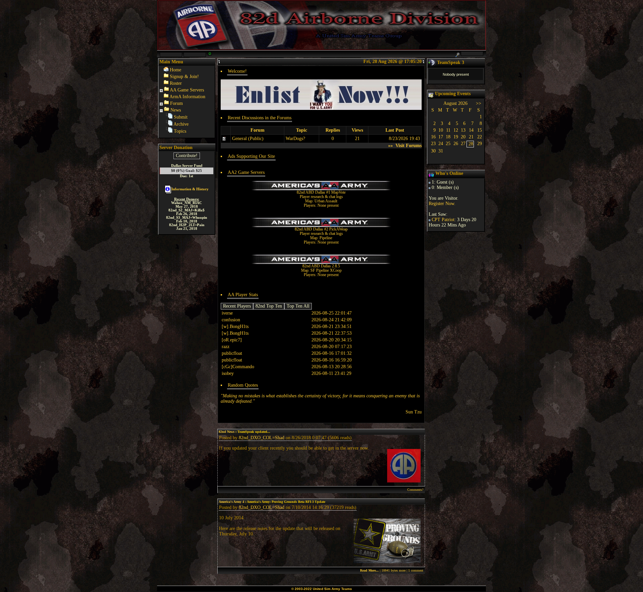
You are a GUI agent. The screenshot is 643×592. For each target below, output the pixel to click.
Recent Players (237, 306)
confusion (231, 319)
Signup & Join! (184, 76)
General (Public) (248, 138)
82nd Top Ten (269, 306)
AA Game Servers (187, 89)
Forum (176, 103)
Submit (181, 117)
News (175, 110)
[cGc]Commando (238, 366)
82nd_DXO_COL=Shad (261, 437)
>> (478, 103)
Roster (176, 83)
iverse (227, 313)
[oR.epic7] (232, 339)
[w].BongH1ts (235, 326)
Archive (181, 124)
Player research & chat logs (321, 197)
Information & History (190, 189)
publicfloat (232, 353)
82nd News (226, 432)
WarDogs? (295, 138)
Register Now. (442, 203)
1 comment (415, 570)
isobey (228, 373)
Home (175, 69)
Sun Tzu (414, 411)
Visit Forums (408, 145)
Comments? (415, 489)
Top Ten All (298, 306)
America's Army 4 (231, 502)
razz (225, 346)
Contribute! (187, 155)
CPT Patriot (443, 219)
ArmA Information (187, 96)
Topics (180, 131)
